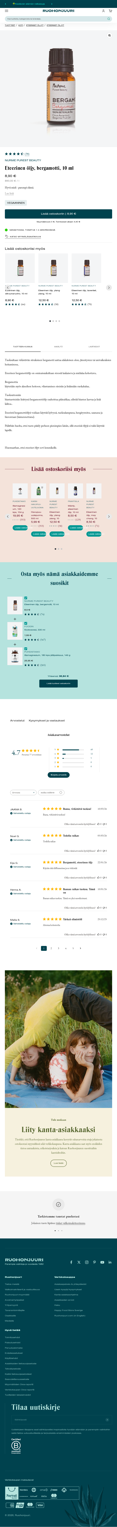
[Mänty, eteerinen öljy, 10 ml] (75, 490)
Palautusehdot (12, 1342)
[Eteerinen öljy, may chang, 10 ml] (93, 490)
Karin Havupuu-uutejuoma (37, 504)
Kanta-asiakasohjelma (66, 1294)
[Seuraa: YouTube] (102, 1262)
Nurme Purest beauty (23, 160)
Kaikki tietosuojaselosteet (18, 1374)
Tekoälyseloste (13, 1368)
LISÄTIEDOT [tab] (94, 347)
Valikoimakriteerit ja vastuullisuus (22, 1289)
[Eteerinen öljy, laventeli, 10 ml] (86, 268)
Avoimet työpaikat (14, 1300)
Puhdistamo (19, 501)
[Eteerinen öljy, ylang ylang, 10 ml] (53, 268)
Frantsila (73, 501)
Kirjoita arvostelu (59, 774)
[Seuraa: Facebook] (71, 1262)
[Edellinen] (5, 4)
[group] (20, 281)
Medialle (9, 1321)
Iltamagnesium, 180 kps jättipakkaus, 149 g (47, 655)
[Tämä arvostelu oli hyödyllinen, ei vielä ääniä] (98, 824)
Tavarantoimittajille (15, 1310)
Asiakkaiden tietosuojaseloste (20, 1363)
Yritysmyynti (11, 1305)
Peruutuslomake (14, 1348)
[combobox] (56, 19)
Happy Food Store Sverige (68, 1310)
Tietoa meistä (12, 1284)
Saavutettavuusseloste (17, 1379)
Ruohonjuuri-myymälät (17, 1294)
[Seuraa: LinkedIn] (110, 1262)
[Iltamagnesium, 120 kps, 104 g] (20, 490)
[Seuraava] (51, 4)
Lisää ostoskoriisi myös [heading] (25, 249)
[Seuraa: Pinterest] (94, 1262)
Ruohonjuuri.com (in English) (69, 1315)
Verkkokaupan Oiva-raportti (19, 1389)
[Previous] (8, 288)
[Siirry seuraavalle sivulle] (80, 948)
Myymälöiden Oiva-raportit (19, 1384)
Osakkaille (10, 1315)
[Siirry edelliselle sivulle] (36, 948)
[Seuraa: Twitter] (79, 1262)
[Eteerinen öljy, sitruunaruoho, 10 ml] (20, 268)
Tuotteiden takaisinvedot (18, 1395)
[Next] (109, 288)
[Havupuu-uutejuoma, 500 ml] (38, 490)
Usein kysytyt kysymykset (68, 1289)
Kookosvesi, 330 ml (34, 630)
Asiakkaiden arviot (64, 1300)
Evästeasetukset (14, 1353)
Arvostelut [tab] (17, 720)
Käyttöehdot (11, 1358)
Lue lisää (9, 193)
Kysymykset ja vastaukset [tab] (47, 720)
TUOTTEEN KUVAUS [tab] (22, 347)
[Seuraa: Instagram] (87, 1262)
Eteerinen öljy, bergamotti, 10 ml (41, 604)
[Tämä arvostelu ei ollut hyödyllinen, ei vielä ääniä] (104, 824)
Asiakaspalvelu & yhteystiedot (70, 1284)
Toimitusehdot (12, 1337)
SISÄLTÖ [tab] (58, 347)
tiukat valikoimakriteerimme (70, 1223)
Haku (57, 1305)
